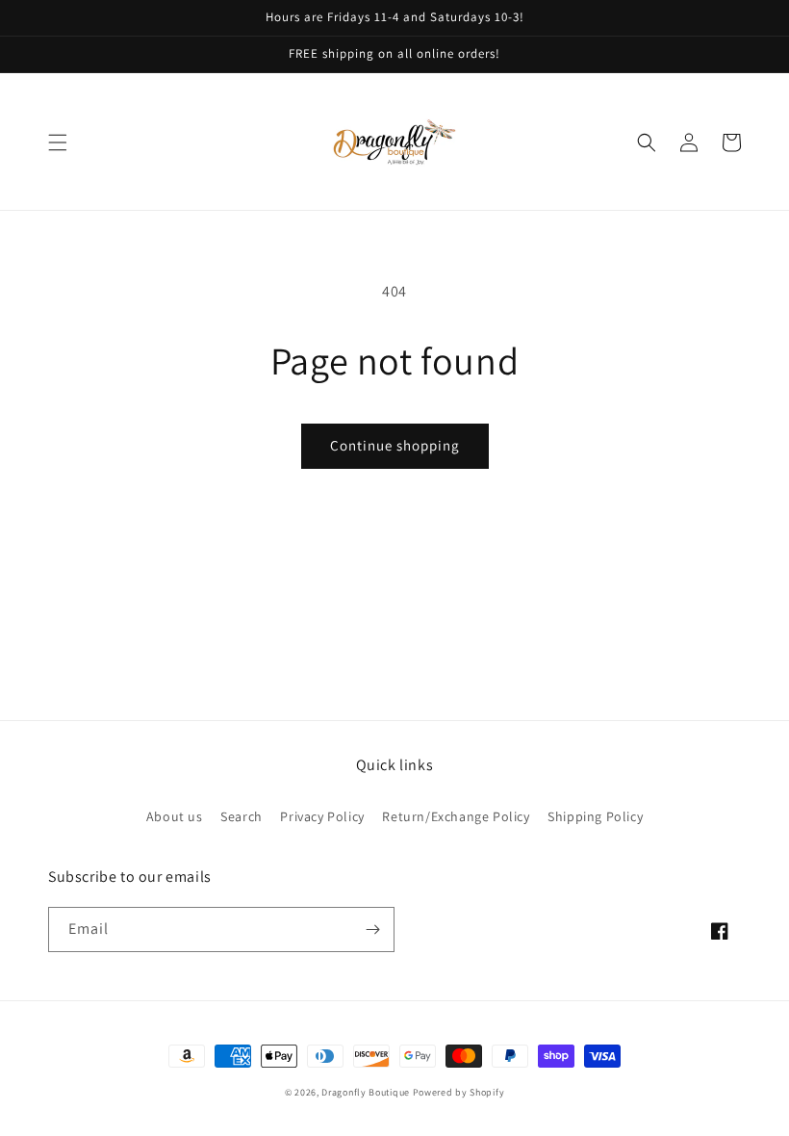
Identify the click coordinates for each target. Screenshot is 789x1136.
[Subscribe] (372, 929)
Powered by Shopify (459, 1092)
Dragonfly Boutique (366, 1092)
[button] (58, 142)
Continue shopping (395, 445)
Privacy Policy (322, 816)
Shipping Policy (595, 816)
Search (241, 816)
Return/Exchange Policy (455, 816)
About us (174, 816)
